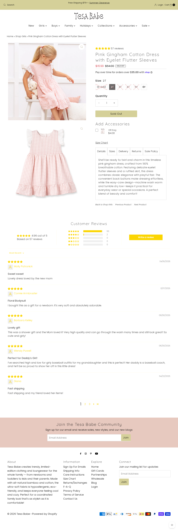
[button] (103, 48)
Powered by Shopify (44, 514)
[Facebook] (80, 454)
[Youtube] (96, 454)
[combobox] (30, 5)
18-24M (101, 87)
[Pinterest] (91, 454)
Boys (55, 25)
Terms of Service (73, 495)
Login (94, 486)
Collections (105, 25)
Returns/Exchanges (75, 482)
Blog (94, 482)
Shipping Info (71, 470)
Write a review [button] (146, 237)
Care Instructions (73, 475)
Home (10, 36)
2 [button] (85, 404)
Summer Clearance (99, 2)
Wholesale (97, 479)
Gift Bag (112, 130)
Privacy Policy (71, 491)
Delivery (123, 151)
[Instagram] (86, 454)
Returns (136, 151)
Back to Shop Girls (104, 204)
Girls (42, 25)
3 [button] (89, 404)
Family (69, 25)
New (31, 25)
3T (120, 87)
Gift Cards (97, 470)
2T (112, 87)
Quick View (102, 133)
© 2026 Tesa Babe (18, 514)
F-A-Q (67, 486)
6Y (144, 87)
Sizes (112, 151)
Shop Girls (20, 36)
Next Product (140, 204)
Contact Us (70, 499)
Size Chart (101, 142)
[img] (15, 261)
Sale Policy (151, 151)
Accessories (127, 25)
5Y (136, 87)
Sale (145, 25)
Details (101, 151)
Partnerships (99, 475)
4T (128, 87)
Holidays (86, 25)
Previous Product (123, 204)
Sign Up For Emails (74, 466)
